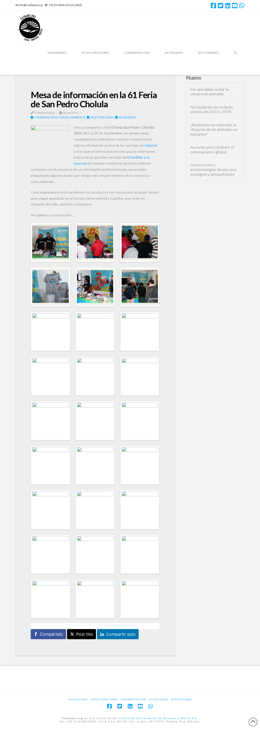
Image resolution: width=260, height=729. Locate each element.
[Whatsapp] (242, 6)
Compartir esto (121, 634)
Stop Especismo (101, 117)
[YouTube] (234, 6)
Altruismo (158, 699)
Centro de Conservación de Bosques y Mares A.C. (158, 718)
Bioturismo (181, 699)
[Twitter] (220, 6)
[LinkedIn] (227, 6)
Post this (84, 634)
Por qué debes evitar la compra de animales (209, 91)
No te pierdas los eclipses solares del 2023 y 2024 (211, 109)
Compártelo (51, 634)
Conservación (133, 699)
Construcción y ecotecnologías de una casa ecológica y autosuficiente (213, 170)
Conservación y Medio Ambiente (59, 117)
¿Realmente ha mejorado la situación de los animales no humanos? (213, 129)
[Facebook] (213, 6)
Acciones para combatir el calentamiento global (212, 149)
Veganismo (127, 117)
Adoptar (151, 145)
